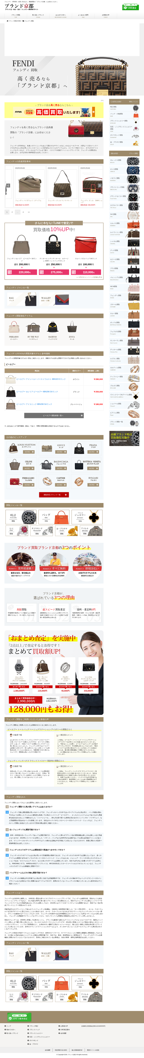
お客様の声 (64, 1026)
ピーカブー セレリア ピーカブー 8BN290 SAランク (37, 392)
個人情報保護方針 (77, 1050)
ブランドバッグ (34, 1029)
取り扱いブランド (12, 1033)
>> (29, 212)
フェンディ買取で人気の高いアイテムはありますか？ (31, 807)
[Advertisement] (72, 39)
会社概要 (63, 1033)
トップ (9, 1026)
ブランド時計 (33, 1026)
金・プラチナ (33, 1044)
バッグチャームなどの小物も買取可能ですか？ (28, 873)
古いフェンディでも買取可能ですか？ (24, 830)
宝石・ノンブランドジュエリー (39, 1037)
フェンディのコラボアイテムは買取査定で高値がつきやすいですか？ (37, 850)
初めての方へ (11, 1029)
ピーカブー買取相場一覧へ (53, 415)
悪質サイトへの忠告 (93, 1050)
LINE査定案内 (65, 1029)
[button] (8, 186)
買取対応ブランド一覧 (52, 495)
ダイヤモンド (33, 1040)
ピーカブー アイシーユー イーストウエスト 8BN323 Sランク (41, 379)
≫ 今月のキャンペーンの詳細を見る (89, 277)
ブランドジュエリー (36, 1033)
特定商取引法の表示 (61, 1050)
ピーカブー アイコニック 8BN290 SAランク (34, 404)
